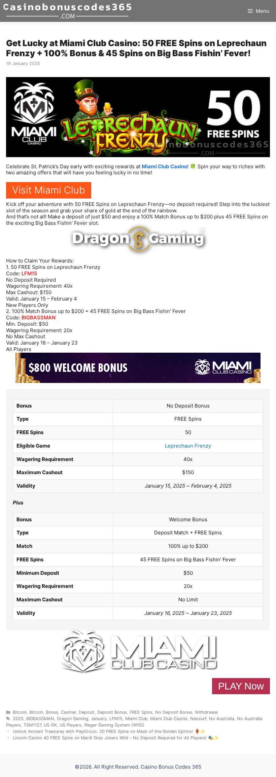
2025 (18, 718)
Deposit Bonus (112, 712)
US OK (50, 725)
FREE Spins (141, 712)
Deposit (87, 712)
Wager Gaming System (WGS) (114, 725)
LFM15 (29, 273)
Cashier (68, 712)
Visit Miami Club (48, 190)
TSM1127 (32, 725)
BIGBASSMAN (39, 317)
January (99, 718)
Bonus (52, 712)
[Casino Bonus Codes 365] (67, 11)
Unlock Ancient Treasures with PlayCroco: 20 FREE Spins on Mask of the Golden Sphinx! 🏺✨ (109, 731)
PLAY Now (241, 686)
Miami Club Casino (164, 166)
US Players (70, 725)
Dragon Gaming (72, 718)
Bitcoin (20, 712)
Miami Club (136, 718)
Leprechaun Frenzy (188, 446)
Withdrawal (206, 712)
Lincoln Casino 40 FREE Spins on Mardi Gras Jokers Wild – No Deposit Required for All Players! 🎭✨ (116, 737)
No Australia (221, 718)
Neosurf (198, 718)
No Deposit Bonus (173, 712)
